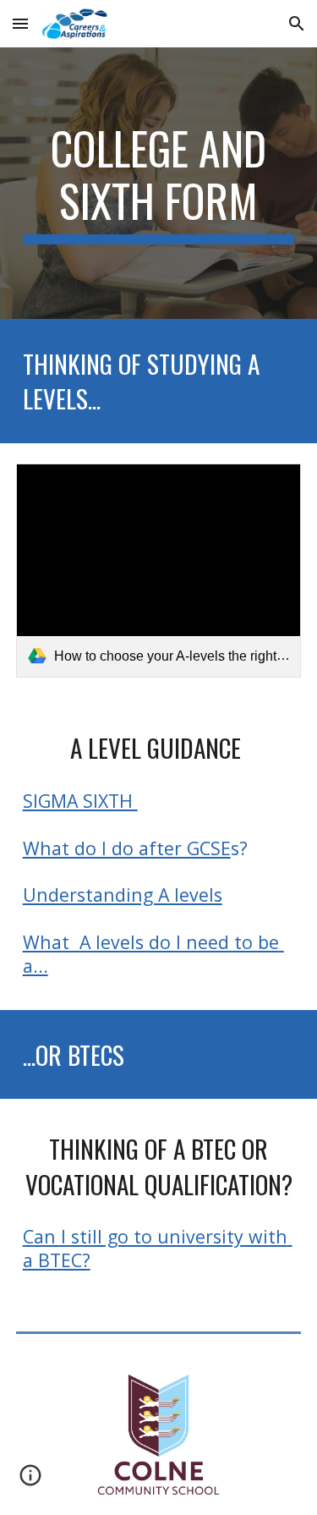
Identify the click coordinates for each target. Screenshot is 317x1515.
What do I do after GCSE (127, 848)
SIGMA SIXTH (80, 800)
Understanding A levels (122, 894)
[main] (159, 183)
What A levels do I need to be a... (153, 954)
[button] (20, 23)
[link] (159, 571)
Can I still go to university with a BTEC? (157, 1248)
